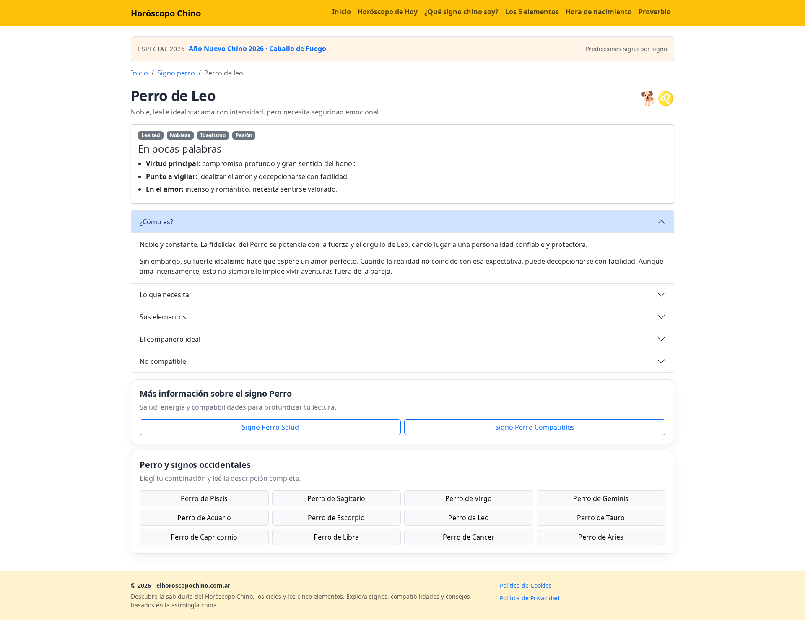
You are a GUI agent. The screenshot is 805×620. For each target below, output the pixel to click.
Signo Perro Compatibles (534, 427)
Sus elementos (163, 317)
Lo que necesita (164, 294)
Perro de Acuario (204, 517)
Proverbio (655, 11)
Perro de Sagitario (336, 498)
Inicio (341, 11)
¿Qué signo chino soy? (461, 11)
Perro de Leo (468, 517)
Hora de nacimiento (599, 11)
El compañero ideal (170, 339)
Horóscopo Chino (166, 13)
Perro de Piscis (204, 498)
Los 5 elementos (532, 11)
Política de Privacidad (530, 598)
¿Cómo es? (156, 221)
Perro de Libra (336, 537)
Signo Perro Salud (270, 427)
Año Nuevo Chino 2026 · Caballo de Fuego (257, 48)
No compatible (163, 361)
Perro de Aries (600, 537)
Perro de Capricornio (204, 537)
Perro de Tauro (601, 517)
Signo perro (176, 73)
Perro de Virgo (468, 498)
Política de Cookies (526, 585)
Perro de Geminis (600, 498)
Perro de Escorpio (336, 517)
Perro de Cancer (468, 537)
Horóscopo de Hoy (388, 11)
